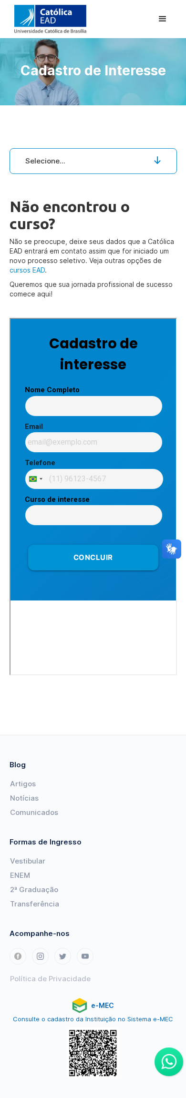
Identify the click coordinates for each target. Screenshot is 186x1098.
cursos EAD (27, 270)
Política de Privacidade (50, 978)
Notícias (24, 798)
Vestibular (27, 860)
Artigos (23, 783)
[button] (162, 19)
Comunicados (34, 812)
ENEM (20, 875)
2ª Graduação (34, 889)
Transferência (34, 903)
